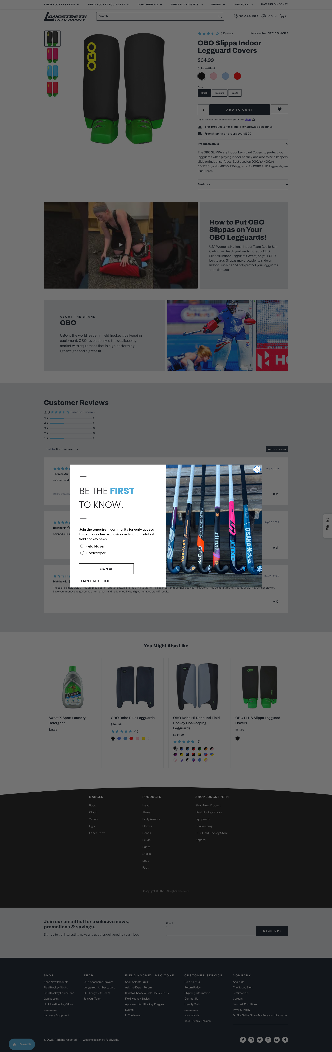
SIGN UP (107, 568)
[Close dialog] (257, 469)
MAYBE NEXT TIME (95, 581)
